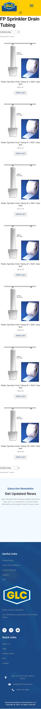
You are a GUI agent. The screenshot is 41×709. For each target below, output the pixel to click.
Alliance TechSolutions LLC (25, 703)
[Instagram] (11, 630)
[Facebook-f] (4, 630)
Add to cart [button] (20, 93)
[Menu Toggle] (20, 12)
